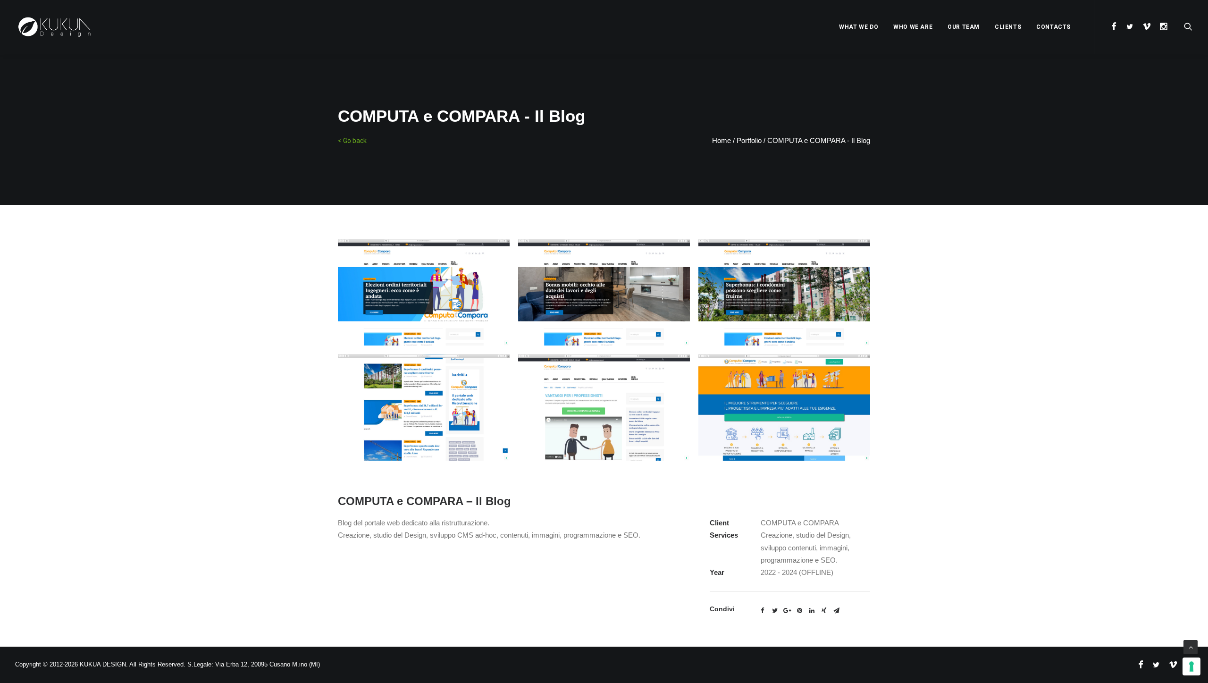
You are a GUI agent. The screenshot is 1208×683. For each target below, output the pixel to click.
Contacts (1053, 27)
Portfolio (749, 140)
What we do (858, 27)
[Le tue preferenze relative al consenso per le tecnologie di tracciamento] (1191, 666)
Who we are (912, 27)
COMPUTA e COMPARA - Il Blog (818, 140)
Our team (964, 27)
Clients (1008, 27)
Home (721, 140)
